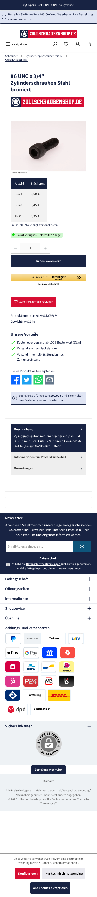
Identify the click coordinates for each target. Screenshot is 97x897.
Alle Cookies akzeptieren (50, 888)
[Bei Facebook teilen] (15, 380)
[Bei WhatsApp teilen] (38, 380)
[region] (48, 146)
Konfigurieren (28, 873)
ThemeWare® (48, 803)
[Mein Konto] (77, 44)
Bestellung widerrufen (48, 770)
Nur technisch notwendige (64, 873)
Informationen (16, 598)
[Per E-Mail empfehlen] (49, 380)
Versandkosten (71, 790)
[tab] (48, 438)
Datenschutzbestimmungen (43, 564)
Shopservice (15, 608)
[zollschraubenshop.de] (48, 102)
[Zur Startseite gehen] (48, 34)
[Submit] (82, 546)
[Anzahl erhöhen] (45, 248)
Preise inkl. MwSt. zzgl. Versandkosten (34, 225)
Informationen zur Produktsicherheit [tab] (40, 457)
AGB (29, 568)
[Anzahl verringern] (15, 248)
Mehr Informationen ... (66, 863)
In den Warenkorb (48, 261)
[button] (48, 280)
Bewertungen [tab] (23, 468)
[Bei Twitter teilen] (27, 380)
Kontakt (48, 781)
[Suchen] (55, 44)
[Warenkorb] (88, 44)
